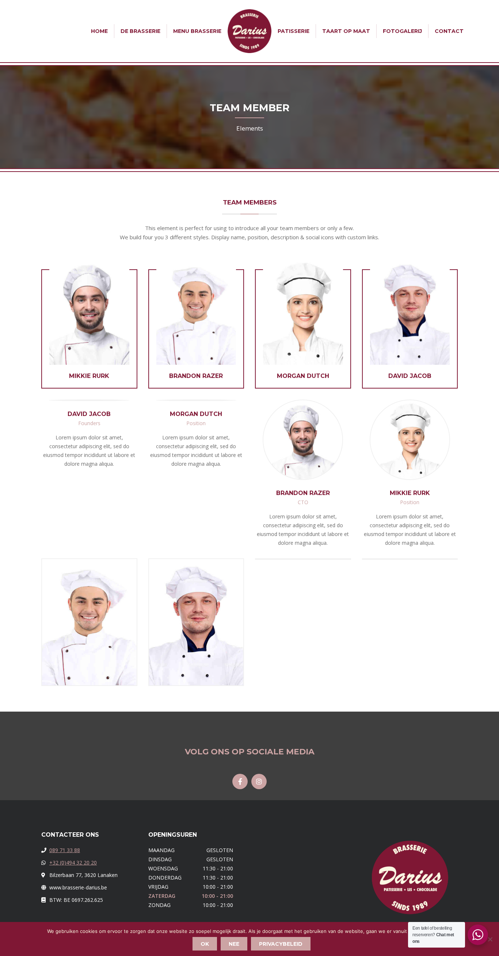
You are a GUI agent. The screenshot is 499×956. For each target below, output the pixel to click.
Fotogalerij (402, 31)
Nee (234, 944)
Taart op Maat (346, 31)
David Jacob (409, 375)
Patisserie (293, 31)
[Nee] (490, 939)
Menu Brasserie (197, 31)
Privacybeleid (280, 944)
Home (99, 31)
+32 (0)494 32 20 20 (73, 862)
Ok (205, 944)
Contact (449, 31)
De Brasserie (140, 31)
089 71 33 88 (64, 850)
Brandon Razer (196, 375)
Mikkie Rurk (89, 375)
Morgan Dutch (303, 375)
